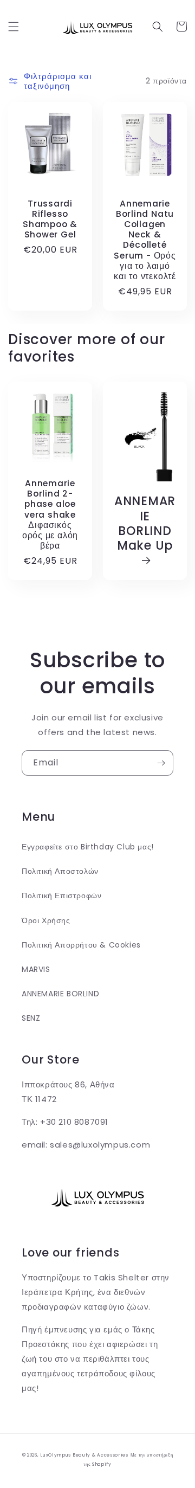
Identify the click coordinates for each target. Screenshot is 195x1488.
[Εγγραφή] (161, 763)
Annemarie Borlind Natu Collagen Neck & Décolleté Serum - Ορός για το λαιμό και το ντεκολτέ (145, 240)
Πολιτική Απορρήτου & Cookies (81, 944)
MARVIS (36, 969)
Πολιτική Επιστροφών (61, 895)
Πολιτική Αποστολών (60, 871)
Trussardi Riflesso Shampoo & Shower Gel (50, 219)
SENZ (31, 1018)
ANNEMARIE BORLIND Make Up (145, 524)
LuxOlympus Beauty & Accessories (84, 1455)
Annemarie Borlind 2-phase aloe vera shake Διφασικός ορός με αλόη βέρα (50, 514)
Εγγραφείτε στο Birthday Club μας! (88, 846)
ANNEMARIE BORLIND (60, 993)
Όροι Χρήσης (46, 920)
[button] (13, 26)
